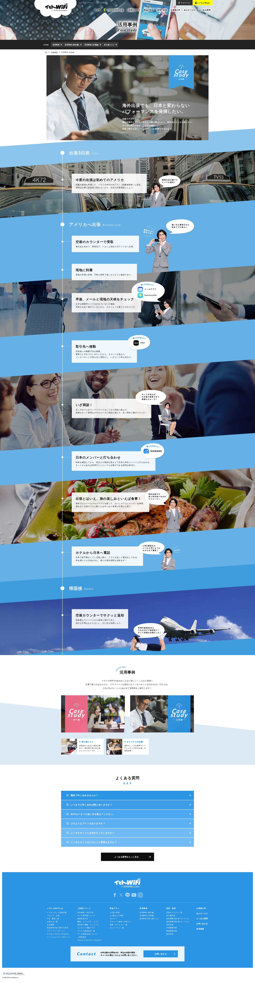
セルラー (113, 919)
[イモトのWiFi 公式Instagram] (140, 895)
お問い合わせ (202, 924)
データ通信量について (86, 915)
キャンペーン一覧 (117, 928)
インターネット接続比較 (57, 912)
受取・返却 (171, 908)
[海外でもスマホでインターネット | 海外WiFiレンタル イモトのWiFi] (55, 9)
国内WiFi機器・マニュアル (88, 925)
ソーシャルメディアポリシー (58, 937)
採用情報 (200, 929)
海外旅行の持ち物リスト (149, 919)
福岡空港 (169, 934)
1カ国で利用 (115, 912)
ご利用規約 (81, 937)
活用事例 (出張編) (91, 45)
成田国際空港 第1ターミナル (177, 919)
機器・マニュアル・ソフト (88, 922)
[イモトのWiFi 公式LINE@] (127, 895)
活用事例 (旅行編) (72, 45)
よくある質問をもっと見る (126, 857)
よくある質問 (202, 918)
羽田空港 (169, 925)
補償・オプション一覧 (119, 925)
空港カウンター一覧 (174, 912)
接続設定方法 (82, 919)
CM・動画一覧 (53, 919)
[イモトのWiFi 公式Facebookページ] (114, 895)
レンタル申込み (203, 3)
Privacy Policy (58, 934)
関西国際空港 (171, 931)
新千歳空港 (170, 915)
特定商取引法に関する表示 (57, 928)
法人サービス (202, 913)
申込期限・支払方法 (85, 912)
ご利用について (84, 908)
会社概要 (50, 925)
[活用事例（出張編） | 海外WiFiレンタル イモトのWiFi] (162, 713)
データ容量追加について (87, 934)
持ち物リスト (109, 45)
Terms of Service (90, 940)
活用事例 (56, 45)
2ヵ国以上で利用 (116, 915)
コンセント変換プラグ (86, 928)
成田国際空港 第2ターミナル (177, 922)
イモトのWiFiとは (55, 908)
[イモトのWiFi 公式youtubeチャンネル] (134, 895)
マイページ (185, 3)
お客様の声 (201, 908)
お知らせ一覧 (52, 922)
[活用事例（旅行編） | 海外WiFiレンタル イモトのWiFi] (93, 713)
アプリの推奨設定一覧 (86, 931)
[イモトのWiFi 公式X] (121, 895)
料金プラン (114, 908)
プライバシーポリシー (56, 931)
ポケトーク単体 (121, 922)
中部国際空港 (171, 928)
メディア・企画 (53, 915)
